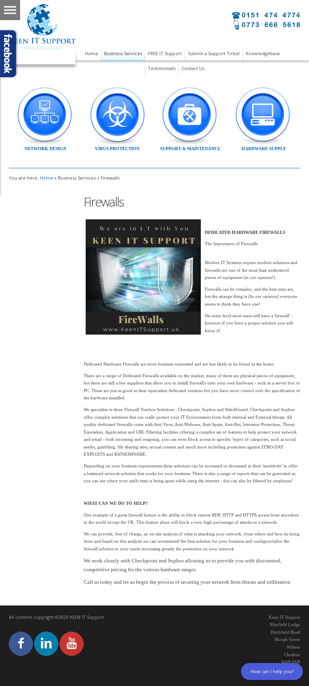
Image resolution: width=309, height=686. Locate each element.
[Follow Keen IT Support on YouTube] (72, 643)
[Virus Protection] (118, 115)
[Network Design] (44, 115)
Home (46, 178)
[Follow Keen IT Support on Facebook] (21, 643)
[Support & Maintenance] (190, 115)
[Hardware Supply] (263, 115)
